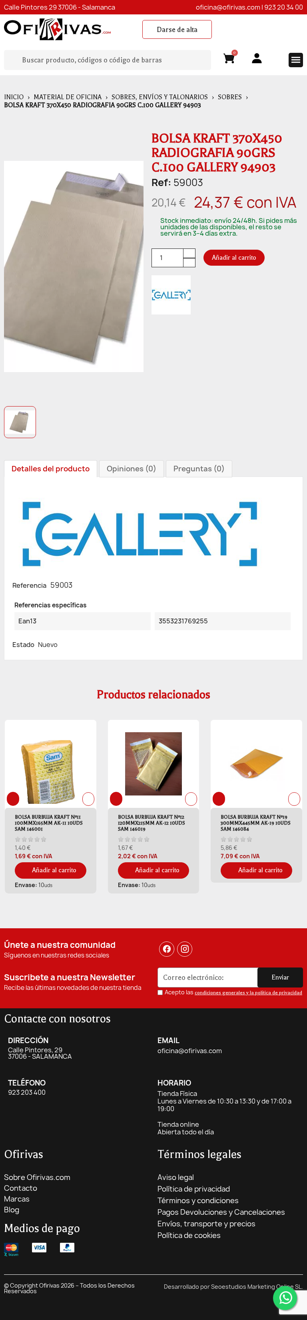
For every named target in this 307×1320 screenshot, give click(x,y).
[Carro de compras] (229, 59)
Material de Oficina (68, 97)
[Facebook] (166, 949)
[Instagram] (185, 949)
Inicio (14, 97)
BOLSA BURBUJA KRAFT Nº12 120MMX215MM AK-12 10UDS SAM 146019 (151, 823)
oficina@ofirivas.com (228, 7)
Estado (23, 644)
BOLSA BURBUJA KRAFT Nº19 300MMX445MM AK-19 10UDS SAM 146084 (256, 823)
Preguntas (199, 469)
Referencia (29, 585)
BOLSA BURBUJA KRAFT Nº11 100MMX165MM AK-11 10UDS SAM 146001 (49, 823)
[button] (177, 29)
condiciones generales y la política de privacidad (248, 993)
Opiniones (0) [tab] (131, 469)
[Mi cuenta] (257, 58)
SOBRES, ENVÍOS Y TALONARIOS (160, 97)
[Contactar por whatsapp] (285, 1298)
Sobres (230, 97)
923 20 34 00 (283, 7)
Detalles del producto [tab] (51, 469)
